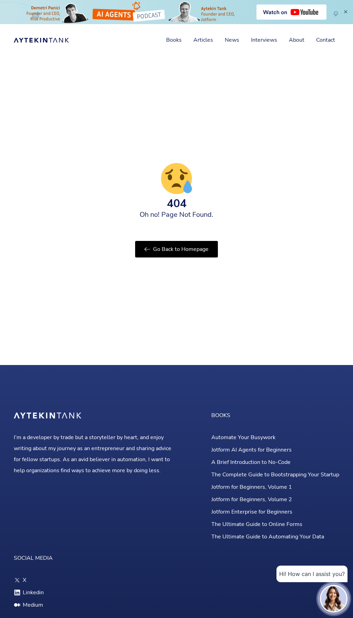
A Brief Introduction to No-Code (251, 462)
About (296, 40)
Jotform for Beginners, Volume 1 (251, 487)
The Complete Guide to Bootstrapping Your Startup (275, 474)
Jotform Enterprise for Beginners (251, 512)
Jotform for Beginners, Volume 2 (251, 499)
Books (174, 40)
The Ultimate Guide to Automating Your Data (267, 536)
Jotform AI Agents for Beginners (251, 450)
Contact (325, 40)
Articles (203, 40)
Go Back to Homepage (181, 249)
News (232, 40)
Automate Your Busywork (243, 437)
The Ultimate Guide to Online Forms (256, 524)
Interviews (264, 40)
